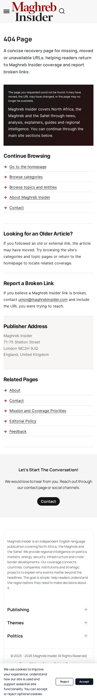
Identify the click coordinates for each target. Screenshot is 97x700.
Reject (64, 681)
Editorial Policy (22, 421)
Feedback (18, 431)
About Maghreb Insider (29, 197)
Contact (16, 207)
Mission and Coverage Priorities (37, 410)
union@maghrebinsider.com (43, 299)
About (14, 390)
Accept (84, 681)
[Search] (61, 11)
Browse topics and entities (33, 187)
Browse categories (26, 176)
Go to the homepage (27, 166)
